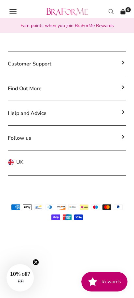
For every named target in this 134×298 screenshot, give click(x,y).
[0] (123, 11)
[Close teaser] (36, 262)
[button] (20, 277)
